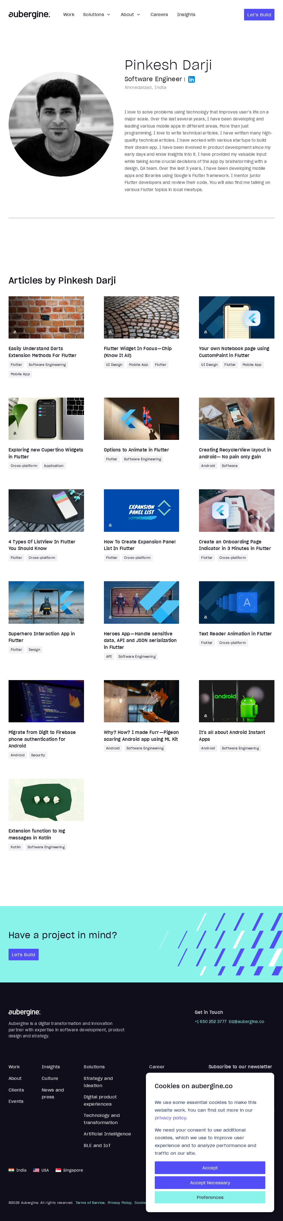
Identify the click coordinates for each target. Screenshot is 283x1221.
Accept (210, 1167)
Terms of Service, (91, 1202)
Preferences (210, 1197)
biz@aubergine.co (246, 1021)
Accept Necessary (210, 1182)
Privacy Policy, (120, 1202)
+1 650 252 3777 (211, 1021)
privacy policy (170, 1117)
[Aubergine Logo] (29, 14)
